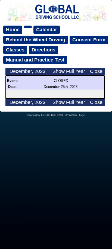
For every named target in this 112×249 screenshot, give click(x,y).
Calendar (46, 29)
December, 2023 (27, 71)
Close (96, 71)
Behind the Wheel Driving (35, 39)
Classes (15, 50)
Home (13, 29)
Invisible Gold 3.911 (52, 115)
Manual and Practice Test (35, 60)
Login (82, 115)
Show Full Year (68, 71)
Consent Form (88, 39)
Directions (43, 50)
